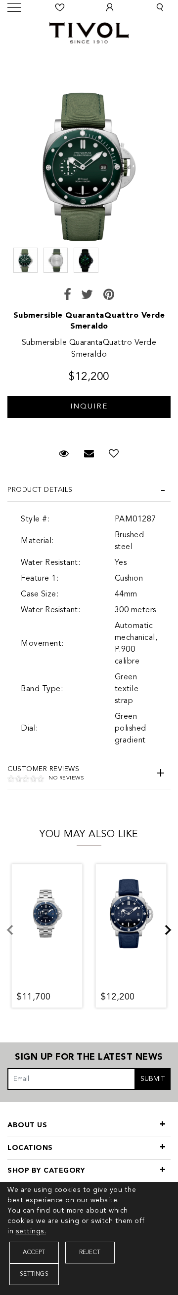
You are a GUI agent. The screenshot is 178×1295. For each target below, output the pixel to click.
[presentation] (16, 936)
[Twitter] (87, 295)
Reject (89, 1253)
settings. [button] (31, 1231)
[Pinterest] (109, 295)
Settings (34, 1274)
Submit (152, 1078)
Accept (34, 1253)
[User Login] (110, 7)
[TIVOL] (89, 32)
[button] (160, 7)
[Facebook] (68, 295)
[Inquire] (89, 402)
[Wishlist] (60, 7)
